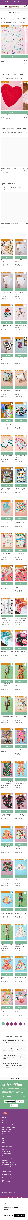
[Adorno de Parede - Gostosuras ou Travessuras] (21, 345)
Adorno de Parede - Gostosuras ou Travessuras (20, 358)
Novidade (5, 1120)
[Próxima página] (24, 1024)
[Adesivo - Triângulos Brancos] (21, 247)
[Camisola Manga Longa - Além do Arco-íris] (7, 410)
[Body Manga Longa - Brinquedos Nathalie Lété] (21, 704)
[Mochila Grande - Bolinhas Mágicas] (7, 475)
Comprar (11, 56)
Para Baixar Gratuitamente (9, 1162)
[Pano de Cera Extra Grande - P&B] (7, 247)
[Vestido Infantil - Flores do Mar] (7, 964)
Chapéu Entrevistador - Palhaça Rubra (7, 521)
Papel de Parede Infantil (8, 1127)
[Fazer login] (22, 6)
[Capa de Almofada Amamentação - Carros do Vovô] (21, 410)
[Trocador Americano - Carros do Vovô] (21, 475)
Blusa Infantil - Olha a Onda (7, 717)
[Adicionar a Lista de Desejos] (21, 27)
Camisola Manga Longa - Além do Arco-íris (7, 424)
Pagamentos (5, 1160)
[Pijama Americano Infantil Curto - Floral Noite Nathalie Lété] (7, 801)
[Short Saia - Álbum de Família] (21, 867)
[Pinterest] (12, 1197)
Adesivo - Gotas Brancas (19, 293)
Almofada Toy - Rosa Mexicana (6, 326)
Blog (3, 1142)
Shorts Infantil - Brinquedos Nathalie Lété (20, 847)
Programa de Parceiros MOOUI (10, 1164)
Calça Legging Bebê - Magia (20, 749)
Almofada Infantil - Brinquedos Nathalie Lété (6, 391)
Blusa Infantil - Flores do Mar (20, 684)
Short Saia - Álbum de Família (20, 880)
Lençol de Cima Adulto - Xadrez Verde (7, 652)
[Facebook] (4, 1197)
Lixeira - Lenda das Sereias (20, 456)
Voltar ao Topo (13, 1078)
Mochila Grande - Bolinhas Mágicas (5, 489)
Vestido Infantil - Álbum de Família (19, 945)
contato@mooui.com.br (8, 1183)
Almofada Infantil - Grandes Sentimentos (20, 391)
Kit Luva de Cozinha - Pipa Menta (6, 456)
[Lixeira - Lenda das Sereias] (21, 443)
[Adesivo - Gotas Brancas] (21, 280)
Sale (3, 1140)
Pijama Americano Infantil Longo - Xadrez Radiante (10, 224)
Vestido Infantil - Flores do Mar (5, 978)
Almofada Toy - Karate (20, 325)
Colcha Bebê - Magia (6, 586)
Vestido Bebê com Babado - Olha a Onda (21, 912)
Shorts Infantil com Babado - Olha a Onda (7, 912)
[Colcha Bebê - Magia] (7, 573)
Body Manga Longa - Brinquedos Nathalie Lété (20, 717)
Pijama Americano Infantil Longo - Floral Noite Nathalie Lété (20, 815)
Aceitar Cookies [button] (20, 1215)
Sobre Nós (5, 1149)
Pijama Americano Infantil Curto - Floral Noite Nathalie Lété (6, 815)
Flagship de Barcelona (8, 1169)
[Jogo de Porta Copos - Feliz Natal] (21, 997)
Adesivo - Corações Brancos (6, 293)
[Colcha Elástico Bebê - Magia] (21, 573)
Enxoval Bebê (6, 1131)
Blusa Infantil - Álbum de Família (7, 684)
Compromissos (6, 1153)
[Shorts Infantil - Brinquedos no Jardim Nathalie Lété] (7, 867)
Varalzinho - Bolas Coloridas (8, 168)
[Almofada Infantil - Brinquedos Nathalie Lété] (7, 378)
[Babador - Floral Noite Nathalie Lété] (21, 638)
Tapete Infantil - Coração (7, 114)
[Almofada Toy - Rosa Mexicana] (7, 312)
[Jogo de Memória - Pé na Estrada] (7, 997)
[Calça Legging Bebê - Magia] (21, 736)
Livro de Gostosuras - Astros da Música (7, 554)
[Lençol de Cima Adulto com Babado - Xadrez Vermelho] (21, 606)
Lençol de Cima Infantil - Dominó (5, 619)
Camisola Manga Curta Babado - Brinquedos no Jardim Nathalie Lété (7, 782)
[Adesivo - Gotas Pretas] (7, 345)
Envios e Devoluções (8, 1158)
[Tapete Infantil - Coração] (12, 95)
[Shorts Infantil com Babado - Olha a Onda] (7, 899)
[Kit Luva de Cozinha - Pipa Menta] (7, 443)
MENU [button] (4, 1117)
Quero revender (6, 1171)
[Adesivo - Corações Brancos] (7, 280)
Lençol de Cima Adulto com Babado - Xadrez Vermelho (21, 619)
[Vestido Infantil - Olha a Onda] (21, 964)
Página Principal (10, 10)
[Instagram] (8, 1197)
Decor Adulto (6, 1138)
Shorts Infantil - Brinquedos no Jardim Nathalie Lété (7, 880)
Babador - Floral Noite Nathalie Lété (20, 652)
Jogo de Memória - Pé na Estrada (7, 1010)
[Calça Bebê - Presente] (7, 736)
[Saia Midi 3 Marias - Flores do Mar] (7, 834)
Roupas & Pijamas (7, 1136)
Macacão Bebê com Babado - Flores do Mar (20, 782)
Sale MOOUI (19, 10)
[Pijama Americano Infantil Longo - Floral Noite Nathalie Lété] (21, 801)
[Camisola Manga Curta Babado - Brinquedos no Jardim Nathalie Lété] (7, 769)
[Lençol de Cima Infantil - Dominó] (7, 606)
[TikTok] (17, 1197)
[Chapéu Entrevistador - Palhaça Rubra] (7, 508)
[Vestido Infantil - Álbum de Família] (21, 932)
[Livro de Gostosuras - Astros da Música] (7, 541)
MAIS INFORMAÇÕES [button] (8, 1146)
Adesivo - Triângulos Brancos (20, 260)
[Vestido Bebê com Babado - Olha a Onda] (21, 899)
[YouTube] (21, 1197)
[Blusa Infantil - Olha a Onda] (7, 704)
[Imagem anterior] (3, 40)
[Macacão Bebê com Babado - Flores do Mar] (21, 769)
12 (20, 1024)
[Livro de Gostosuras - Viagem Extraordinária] (21, 541)
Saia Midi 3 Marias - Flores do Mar (6, 847)
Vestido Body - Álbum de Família (7, 945)
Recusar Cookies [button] (8, 1215)
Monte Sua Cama (7, 1122)
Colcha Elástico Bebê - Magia (21, 586)
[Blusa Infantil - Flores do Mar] (21, 671)
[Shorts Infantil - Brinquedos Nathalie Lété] (21, 834)
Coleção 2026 (6, 1151)
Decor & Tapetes (6, 1129)
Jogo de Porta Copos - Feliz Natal (21, 1010)
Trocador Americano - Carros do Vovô (20, 489)
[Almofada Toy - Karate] (21, 312)
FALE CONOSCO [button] (6, 1175)
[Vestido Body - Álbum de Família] (7, 932)
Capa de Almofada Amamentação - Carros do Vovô (20, 424)
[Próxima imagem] (20, 40)
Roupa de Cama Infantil (8, 1125)
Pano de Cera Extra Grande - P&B (6, 260)
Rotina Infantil (6, 1133)
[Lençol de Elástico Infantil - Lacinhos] (12, 39)
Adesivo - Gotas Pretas (5, 358)
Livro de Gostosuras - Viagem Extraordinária (20, 554)
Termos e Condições (8, 1166)
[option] (11, 46)
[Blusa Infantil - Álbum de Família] (7, 671)
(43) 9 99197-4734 (7, 1181)
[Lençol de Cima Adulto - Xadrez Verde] (7, 638)
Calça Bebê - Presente (7, 749)
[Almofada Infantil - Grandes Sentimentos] (21, 378)
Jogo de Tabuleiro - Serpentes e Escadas (20, 521)
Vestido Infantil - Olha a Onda (20, 978)
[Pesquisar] (6, 6)
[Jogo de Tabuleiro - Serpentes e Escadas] (21, 508)
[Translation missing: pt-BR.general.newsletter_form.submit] (24, 1097)
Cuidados (5, 1155)
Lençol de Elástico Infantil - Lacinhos (11, 59)
